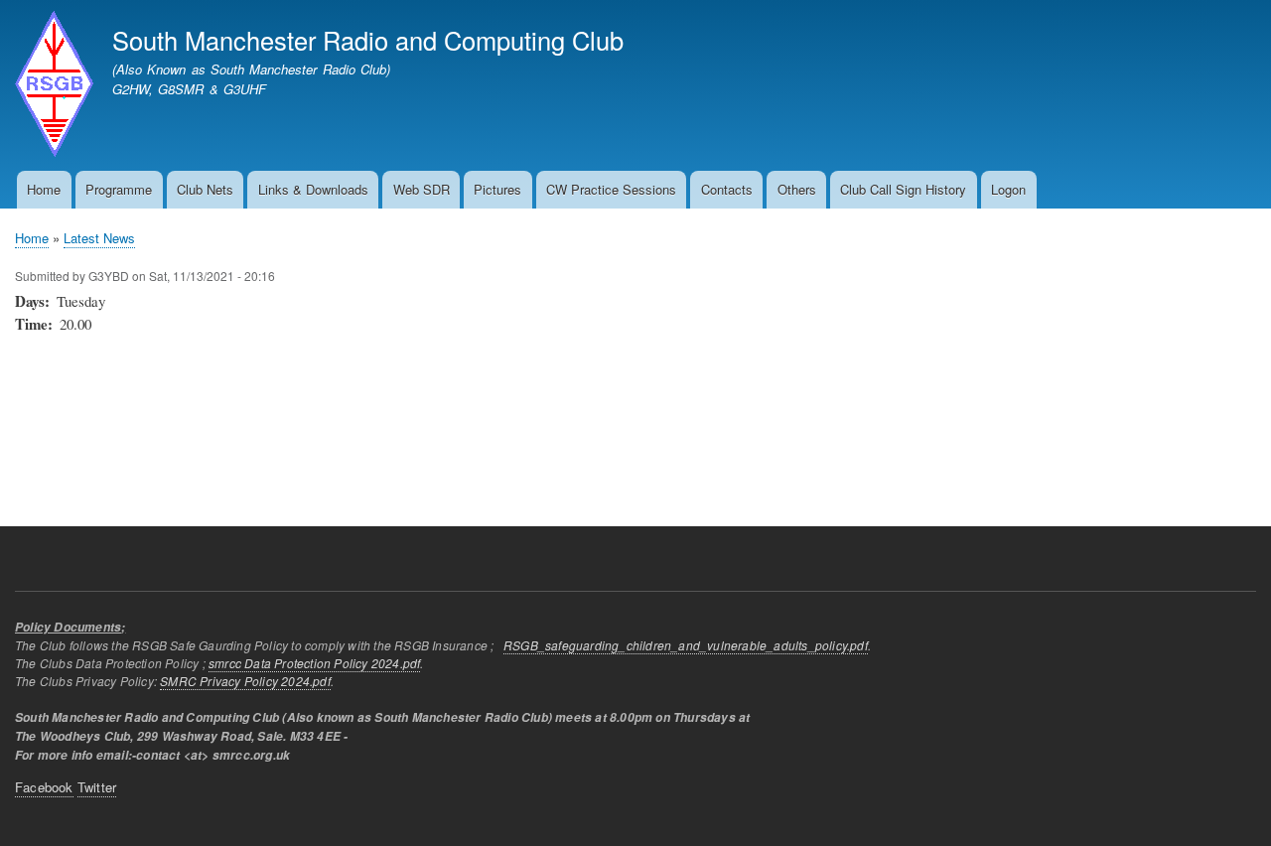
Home (44, 189)
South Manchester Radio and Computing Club (368, 40)
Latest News (99, 237)
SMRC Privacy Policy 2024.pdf (245, 680)
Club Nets (205, 189)
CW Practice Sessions (611, 189)
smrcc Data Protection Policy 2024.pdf (314, 662)
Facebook (44, 786)
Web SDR (421, 189)
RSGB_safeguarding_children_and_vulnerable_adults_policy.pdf (685, 644)
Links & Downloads (313, 189)
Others (796, 189)
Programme (118, 189)
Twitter (96, 786)
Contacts (727, 189)
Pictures (497, 189)
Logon (1008, 189)
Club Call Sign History (903, 189)
